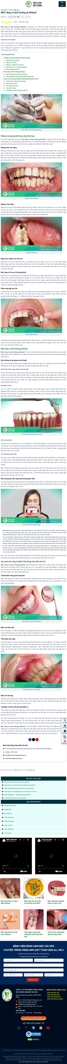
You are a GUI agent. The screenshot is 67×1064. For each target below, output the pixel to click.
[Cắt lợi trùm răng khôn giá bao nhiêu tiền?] (57, 919)
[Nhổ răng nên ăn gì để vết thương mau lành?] (33, 888)
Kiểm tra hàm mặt (10, 83)
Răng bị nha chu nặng (11, 60)
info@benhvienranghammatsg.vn (15, 755)
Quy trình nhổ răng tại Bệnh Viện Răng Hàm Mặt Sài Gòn (20, 79)
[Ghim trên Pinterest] (37, 739)
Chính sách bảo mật (53, 992)
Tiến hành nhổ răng (10, 86)
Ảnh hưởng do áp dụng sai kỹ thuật (15, 74)
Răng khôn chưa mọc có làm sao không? (16, 782)
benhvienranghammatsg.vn (13, 758)
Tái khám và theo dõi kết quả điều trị (15, 90)
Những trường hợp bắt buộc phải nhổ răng (16, 58)
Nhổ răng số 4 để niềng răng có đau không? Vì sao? (20, 791)
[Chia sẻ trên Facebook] (30, 739)
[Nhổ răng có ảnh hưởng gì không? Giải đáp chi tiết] (33, 4)
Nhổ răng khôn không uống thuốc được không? (19, 788)
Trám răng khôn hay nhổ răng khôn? (15, 798)
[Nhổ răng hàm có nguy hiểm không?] (10, 888)
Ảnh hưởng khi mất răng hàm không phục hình (18, 76)
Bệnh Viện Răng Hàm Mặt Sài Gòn (23, 1054)
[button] (2, 4)
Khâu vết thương (9, 88)
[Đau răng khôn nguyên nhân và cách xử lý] (57, 888)
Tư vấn (10, 10)
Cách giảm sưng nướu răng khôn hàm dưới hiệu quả (33, 934)
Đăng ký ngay (33, 980)
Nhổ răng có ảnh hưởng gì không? (14, 71)
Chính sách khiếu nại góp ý (55, 999)
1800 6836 (11, 752)
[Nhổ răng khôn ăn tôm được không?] (10, 919)
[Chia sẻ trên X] (33, 739)
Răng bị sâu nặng (10, 62)
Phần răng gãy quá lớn (11, 69)
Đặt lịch (62, 4)
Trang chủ (4, 10)
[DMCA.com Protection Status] (33, 1039)
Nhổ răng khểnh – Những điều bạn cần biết (17, 795)
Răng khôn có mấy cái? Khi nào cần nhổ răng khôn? (20, 785)
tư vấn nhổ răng (31, 770)
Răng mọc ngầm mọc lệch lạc (13, 65)
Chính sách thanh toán (54, 997)
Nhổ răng (16, 10)
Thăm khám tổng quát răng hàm (14, 81)
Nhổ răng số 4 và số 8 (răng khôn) (15, 67)
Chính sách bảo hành (53, 995)
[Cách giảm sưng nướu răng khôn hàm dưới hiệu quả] (33, 919)
